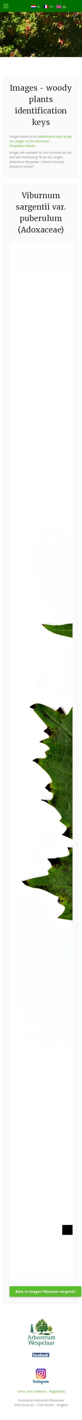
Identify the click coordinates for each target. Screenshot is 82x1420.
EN (64, 6)
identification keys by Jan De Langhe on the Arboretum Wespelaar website (40, 141)
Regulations (57, 1391)
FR (51, 6)
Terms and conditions (31, 1391)
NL (38, 6)
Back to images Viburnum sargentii (45, 1291)
